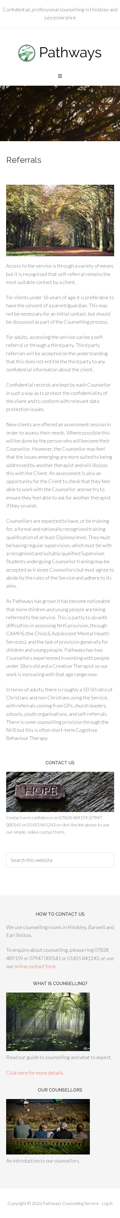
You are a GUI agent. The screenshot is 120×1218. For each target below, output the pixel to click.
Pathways (60, 52)
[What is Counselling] (48, 1049)
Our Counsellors (60, 1090)
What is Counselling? (60, 983)
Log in (107, 1203)
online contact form (35, 966)
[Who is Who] (48, 1153)
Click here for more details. (35, 1073)
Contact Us (60, 762)
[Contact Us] (60, 810)
